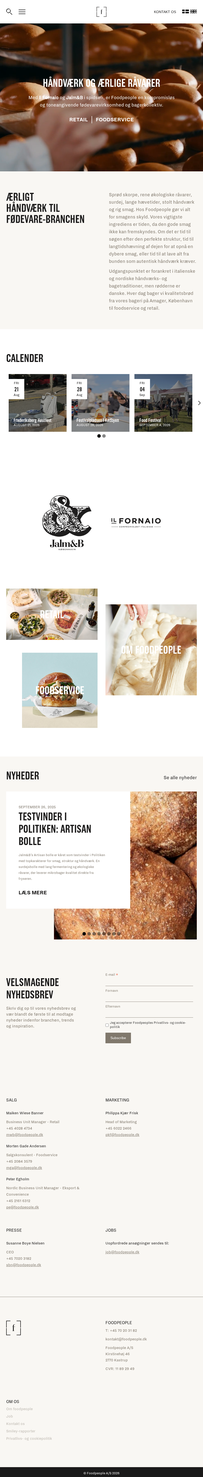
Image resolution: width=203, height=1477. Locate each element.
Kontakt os (165, 12)
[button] (199, 403)
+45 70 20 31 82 (123, 1331)
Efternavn (112, 1006)
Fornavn (111, 990)
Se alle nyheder (180, 777)
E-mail (111, 975)
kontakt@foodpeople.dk (126, 1339)
